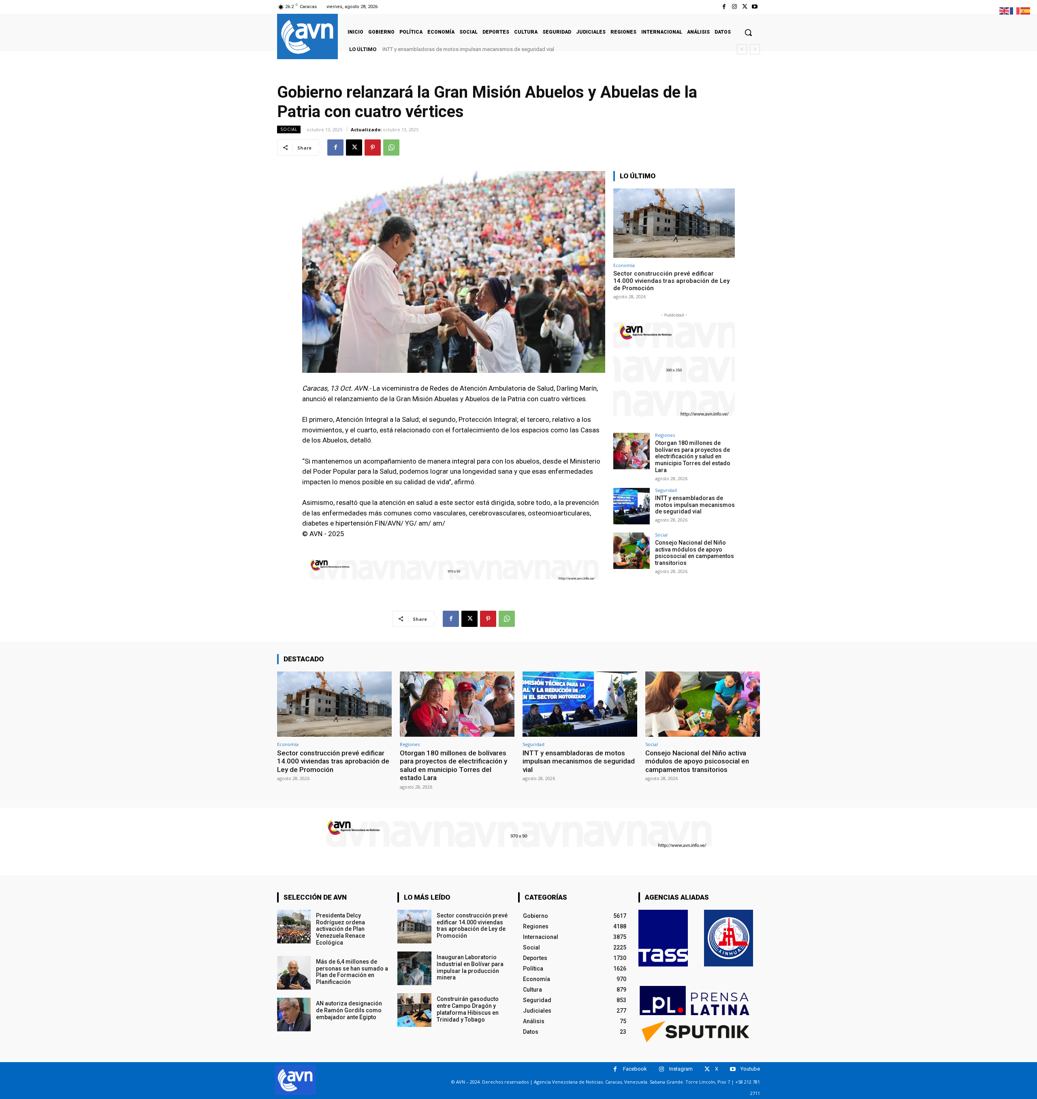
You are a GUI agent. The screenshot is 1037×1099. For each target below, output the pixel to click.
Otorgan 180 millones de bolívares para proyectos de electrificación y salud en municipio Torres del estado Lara (692, 456)
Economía (624, 265)
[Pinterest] (373, 147)
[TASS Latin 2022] (663, 938)
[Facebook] (724, 7)
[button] (748, 32)
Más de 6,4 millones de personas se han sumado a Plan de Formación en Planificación (352, 971)
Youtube (750, 1069)
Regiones (665, 435)
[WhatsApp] (391, 147)
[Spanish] (1025, 10)
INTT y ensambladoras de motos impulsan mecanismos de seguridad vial (468, 49)
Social (288, 129)
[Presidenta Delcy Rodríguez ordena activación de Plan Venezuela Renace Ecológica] (294, 926)
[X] (745, 7)
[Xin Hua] (728, 938)
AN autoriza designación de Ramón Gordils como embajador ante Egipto (349, 1010)
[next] (755, 49)
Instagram (681, 1069)
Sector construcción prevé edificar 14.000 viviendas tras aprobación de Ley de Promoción (671, 281)
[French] (1015, 10)
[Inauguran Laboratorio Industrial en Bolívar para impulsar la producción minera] (414, 968)
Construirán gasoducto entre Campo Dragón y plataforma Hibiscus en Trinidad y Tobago (468, 1009)
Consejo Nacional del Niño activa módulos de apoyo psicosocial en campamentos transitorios (694, 552)
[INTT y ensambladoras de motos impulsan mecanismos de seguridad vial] (631, 506)
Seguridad (666, 490)
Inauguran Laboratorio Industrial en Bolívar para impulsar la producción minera (470, 967)
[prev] (742, 49)
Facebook (635, 1069)
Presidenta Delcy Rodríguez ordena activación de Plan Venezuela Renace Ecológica (340, 929)
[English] (1004, 10)
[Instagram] (734, 7)
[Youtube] (755, 7)
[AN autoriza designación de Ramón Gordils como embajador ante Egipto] (294, 1014)
